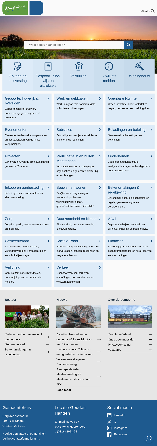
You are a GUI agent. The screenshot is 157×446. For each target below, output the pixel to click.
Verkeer (62, 267)
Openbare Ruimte (122, 98)
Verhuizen (78, 76)
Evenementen (16, 129)
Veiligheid (12, 267)
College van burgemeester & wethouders (24, 337)
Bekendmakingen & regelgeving (123, 189)
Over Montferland (119, 334)
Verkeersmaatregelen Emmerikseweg (70, 362)
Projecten (12, 156)
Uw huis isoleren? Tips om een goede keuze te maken (74, 352)
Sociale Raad (67, 241)
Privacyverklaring (119, 344)
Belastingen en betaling (127, 129)
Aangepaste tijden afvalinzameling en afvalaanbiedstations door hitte (73, 377)
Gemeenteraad (17, 241)
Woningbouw (139, 76)
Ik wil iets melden (108, 78)
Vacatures (114, 349)
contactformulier (23, 438)
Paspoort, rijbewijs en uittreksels (48, 81)
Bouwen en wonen (71, 187)
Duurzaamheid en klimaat (77, 219)
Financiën (116, 241)
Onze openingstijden (121, 339)
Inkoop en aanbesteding (24, 187)
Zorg (8, 219)
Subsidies (64, 129)
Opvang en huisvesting (18, 78)
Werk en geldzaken (72, 98)
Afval (112, 219)
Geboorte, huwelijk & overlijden (21, 100)
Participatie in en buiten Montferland (75, 158)
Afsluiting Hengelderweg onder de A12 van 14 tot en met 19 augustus (74, 339)
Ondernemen (118, 156)
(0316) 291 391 (15, 425)
